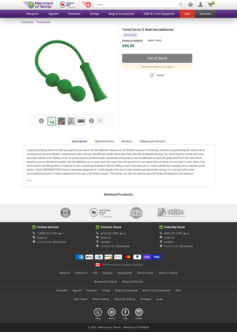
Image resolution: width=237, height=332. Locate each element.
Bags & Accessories (126, 290)
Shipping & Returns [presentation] (152, 141)
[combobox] (139, 4)
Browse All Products (105, 281)
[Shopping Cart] (210, 5)
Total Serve (27, 22)
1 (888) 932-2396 (47, 233)
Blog (98, 312)
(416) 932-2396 (109, 233)
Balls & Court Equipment (157, 290)
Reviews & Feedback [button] (132, 40)
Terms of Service (168, 272)
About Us (64, 272)
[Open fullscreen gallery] (100, 121)
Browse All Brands (132, 281)
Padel (159, 299)
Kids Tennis (80, 299)
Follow (139, 312)
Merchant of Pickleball (136, 327)
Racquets (62, 290)
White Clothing (101, 299)
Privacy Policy (145, 272)
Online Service (47, 227)
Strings (106, 290)
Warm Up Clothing (124, 299)
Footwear (91, 290)
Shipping (107, 272)
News (111, 312)
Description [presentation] (79, 141)
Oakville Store (174, 227)
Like (125, 312)
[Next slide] (91, 121)
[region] (71, 71)
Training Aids (43, 22)
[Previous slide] (41, 121)
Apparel (76, 290)
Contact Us (81, 272)
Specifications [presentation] (104, 141)
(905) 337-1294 (173, 233)
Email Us (42, 237)
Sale (178, 290)
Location (105, 242)
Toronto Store (111, 227)
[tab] (52, 121)
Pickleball (145, 299)
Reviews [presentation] (127, 141)
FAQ (95, 272)
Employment (125, 272)
